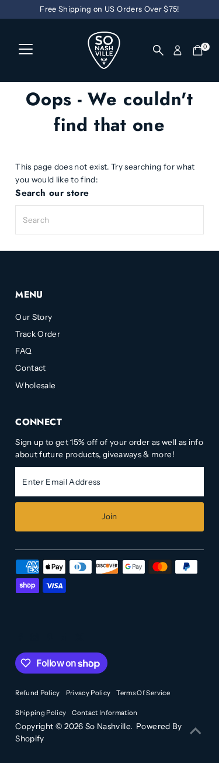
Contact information (104, 713)
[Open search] (158, 50)
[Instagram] (34, 638)
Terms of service (142, 693)
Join (109, 516)
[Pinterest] (50, 638)
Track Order (37, 334)
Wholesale (35, 385)
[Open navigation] (25, 50)
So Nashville (107, 726)
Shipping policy (40, 713)
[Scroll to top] (195, 731)
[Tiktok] (64, 638)
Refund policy (37, 693)
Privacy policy (88, 693)
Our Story (33, 317)
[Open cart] (198, 50)
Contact (30, 367)
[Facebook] (20, 638)
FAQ (23, 350)
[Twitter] (79, 638)
